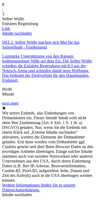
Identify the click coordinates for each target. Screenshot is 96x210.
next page (10, 103)
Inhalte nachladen (17, 33)
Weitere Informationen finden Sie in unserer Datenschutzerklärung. (38, 187)
